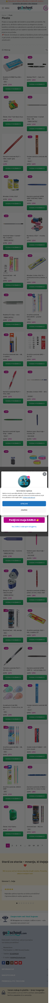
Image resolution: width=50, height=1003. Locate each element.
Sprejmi (24, 504)
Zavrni (24, 510)
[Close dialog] (44, 474)
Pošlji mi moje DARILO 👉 (24, 520)
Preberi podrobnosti (29, 497)
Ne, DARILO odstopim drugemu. (24, 526)
